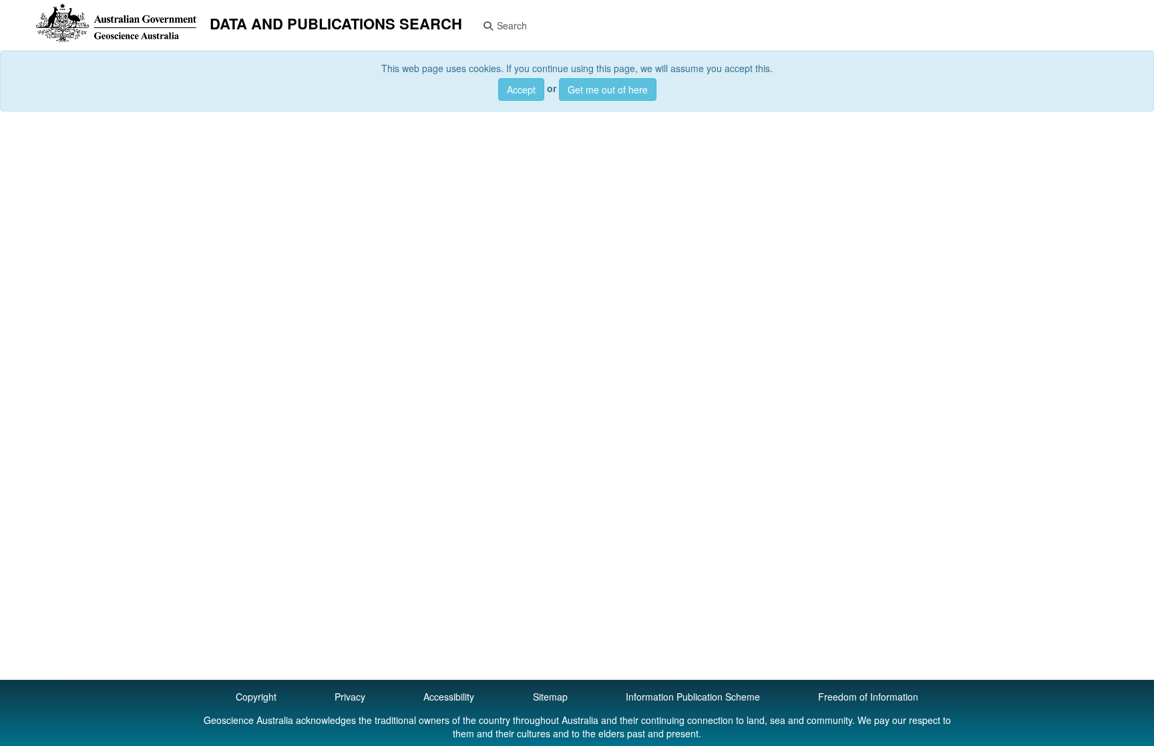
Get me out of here (608, 89)
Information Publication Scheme (693, 696)
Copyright (256, 696)
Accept (521, 89)
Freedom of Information (868, 696)
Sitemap (550, 696)
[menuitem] (252, 25)
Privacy (350, 696)
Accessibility (448, 696)
